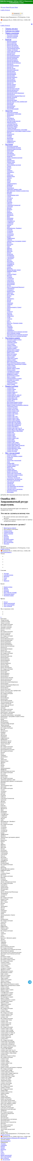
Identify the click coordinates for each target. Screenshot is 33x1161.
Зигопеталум (10, 134)
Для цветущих (11, 485)
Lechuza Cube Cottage (13, 442)
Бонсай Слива (11, 78)
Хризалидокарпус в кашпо (14, 378)
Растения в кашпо (9, 539)
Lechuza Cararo (11, 434)
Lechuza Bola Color (12, 398)
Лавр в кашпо (11, 357)
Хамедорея (10, 303)
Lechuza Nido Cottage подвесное (16, 445)
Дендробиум (10, 118)
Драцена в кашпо (11, 348)
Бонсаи (6, 535)
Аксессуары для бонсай (13, 51)
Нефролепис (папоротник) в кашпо (16, 364)
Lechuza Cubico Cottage (13, 419)
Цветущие (10, 152)
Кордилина (10, 244)
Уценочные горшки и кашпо (15, 475)
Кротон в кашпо (11, 355)
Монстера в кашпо (12, 361)
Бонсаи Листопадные (13, 47)
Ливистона (10, 175)
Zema (8, 462)
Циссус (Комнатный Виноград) (15, 287)
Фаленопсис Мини (12, 126)
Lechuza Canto (11, 435)
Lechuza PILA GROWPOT (14, 423)
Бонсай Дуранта (11, 84)
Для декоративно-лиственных (15, 486)
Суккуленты (10, 163)
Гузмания (9, 277)
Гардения (9, 202)
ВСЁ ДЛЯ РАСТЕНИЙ (10, 592)
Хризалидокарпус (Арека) (14, 307)
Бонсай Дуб (10, 83)
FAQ (5, 579)
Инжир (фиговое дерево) (14, 270)
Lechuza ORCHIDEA (13, 426)
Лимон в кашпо (11, 359)
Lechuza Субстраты (12, 408)
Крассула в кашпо (12, 354)
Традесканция (11, 282)
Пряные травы (11, 162)
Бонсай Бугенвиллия (12, 70)
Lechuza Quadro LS (12, 392)
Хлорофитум (10, 264)
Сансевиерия (10, 257)
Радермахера (10, 255)
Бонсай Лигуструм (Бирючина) (15, 93)
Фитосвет (9, 459)
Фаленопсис (10, 115)
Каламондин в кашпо (13, 351)
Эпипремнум (10, 288)
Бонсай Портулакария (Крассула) (16, 96)
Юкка (8, 310)
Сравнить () (23, 1138)
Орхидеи (6, 536)
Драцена (9, 178)
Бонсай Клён (10, 107)
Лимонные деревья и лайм (14, 189)
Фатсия (9, 300)
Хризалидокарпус (12, 183)
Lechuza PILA (11, 400)
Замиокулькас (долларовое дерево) (16, 241)
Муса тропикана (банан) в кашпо (16, 362)
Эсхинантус (10, 290)
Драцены (9, 239)
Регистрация (4, 1141)
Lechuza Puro (10, 387)
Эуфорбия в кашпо (12, 382)
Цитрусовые (10, 150)
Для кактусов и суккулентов (15, 489)
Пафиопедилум (11, 141)
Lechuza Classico (11, 389)
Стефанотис (10, 222)
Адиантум (10, 311)
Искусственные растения (14, 165)
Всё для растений (8, 542)
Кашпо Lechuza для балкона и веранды (17, 405)
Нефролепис (10, 316)
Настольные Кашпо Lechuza (14, 402)
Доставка (6, 573)
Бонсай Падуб (11, 94)
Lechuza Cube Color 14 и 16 (14, 428)
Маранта (9, 248)
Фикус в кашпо (11, 377)
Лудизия (9, 137)
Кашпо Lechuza (8, 541)
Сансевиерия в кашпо (13, 372)
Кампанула (10, 213)
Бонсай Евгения (11, 73)
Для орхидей (10, 482)
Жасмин (9, 208)
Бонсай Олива (11, 75)
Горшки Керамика (12, 470)
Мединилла (10, 215)
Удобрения (10, 457)
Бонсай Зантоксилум (12, 90)
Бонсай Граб (10, 103)
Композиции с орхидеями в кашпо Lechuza (19, 131)
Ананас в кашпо (11, 345)
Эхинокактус (10, 330)
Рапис (8, 173)
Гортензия (10, 206)
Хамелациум (10, 262)
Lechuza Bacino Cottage (13, 396)
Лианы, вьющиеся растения (14, 157)
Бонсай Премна (11, 85)
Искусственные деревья (13, 333)
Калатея (9, 242)
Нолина (9, 167)
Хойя (8, 226)
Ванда (8, 116)
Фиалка (9, 225)
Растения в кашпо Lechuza (14, 339)
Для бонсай (10, 483)
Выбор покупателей (9, 603)
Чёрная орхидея (11, 122)
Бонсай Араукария (12, 58)
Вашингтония (11, 176)
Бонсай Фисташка (12, 100)
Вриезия (9, 275)
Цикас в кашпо (11, 381)
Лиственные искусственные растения (17, 334)
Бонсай (6, 588)
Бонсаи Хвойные (11, 42)
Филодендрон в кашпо (13, 375)
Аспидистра (10, 234)
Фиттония (10, 261)
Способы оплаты (8, 575)
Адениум (9, 318)
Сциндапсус (10, 280)
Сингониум (10, 258)
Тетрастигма (10, 281)
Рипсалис (9, 326)
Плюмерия (10, 219)
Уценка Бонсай (11, 52)
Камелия (9, 212)
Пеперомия (10, 218)
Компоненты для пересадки (14, 479)
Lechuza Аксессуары (12, 409)
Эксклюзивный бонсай (13, 48)
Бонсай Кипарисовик (13, 57)
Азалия (9, 196)
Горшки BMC (10, 463)
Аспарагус (10, 232)
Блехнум (9, 313)
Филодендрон (11, 284)
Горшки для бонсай (12, 49)
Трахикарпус (10, 172)
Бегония (9, 201)
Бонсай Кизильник (12, 91)
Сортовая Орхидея (12, 124)
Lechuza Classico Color (13, 411)
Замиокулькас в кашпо (13, 349)
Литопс (9, 324)
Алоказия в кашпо (12, 342)
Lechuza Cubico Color (13, 418)
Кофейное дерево (11, 271)
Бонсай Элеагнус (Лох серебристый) (17, 101)
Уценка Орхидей (11, 128)
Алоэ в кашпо (11, 344)
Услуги (6, 602)
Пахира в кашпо (11, 367)
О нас (5, 578)
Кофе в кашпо (11, 352)
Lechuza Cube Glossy (12, 413)
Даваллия (9, 314)
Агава (8, 317)
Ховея (8, 182)
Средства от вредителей (13, 480)
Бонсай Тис (10, 67)
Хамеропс (9, 170)
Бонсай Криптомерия (13, 65)
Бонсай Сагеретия (12, 97)
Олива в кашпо (11, 365)
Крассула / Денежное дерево (15, 323)
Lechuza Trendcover (12, 399)
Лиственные (10, 153)
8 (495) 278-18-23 (5, 10)
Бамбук (9, 236)
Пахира (9, 252)
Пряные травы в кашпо (13, 368)
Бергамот (9, 192)
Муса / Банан (10, 294)
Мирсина (9, 249)
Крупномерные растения (14, 147)
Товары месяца (8, 530)
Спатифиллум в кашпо (13, 371)
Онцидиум (10, 139)
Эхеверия (9, 329)
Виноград (9, 268)
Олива (9, 272)
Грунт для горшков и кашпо (14, 456)
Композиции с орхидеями (14, 114)
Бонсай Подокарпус (12, 60)
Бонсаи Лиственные (12, 45)
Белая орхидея (11, 119)
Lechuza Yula (10, 432)
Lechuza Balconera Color (13, 446)
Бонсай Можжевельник (13, 55)
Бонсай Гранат (11, 71)
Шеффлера (10, 185)
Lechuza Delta (10, 439)
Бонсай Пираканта (12, 77)
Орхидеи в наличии (12, 36)
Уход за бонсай (8, 606)
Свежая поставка (8, 532)
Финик (9, 180)
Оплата (3, 1148)
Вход (9, 1141)
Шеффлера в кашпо (12, 374)
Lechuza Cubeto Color (13, 438)
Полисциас (10, 254)
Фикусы (9, 259)
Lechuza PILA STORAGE (14, 425)
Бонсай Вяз (10, 104)
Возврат (3, 1146)
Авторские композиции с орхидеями (17, 129)
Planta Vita (10, 467)
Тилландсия (10, 278)
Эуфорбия (10, 327)
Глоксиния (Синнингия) (13, 205)
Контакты (6, 576)
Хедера (9, 285)
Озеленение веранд (9, 594)
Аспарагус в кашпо (12, 347)
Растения (9, 186)
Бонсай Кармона (11, 74)
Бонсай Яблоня (11, 80)
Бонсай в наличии (12, 41)
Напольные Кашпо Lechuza (14, 403)
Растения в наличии (12, 34)
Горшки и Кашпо (11, 454)
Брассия (9, 132)
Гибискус (9, 203)
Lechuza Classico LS (12, 412)
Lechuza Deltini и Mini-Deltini (15, 431)
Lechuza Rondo (11, 441)
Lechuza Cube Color (12, 416)
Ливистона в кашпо (12, 358)
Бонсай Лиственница (13, 61)
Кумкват (9, 193)
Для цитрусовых (11, 487)
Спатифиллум (11, 221)
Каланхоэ (9, 209)
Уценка (9, 166)
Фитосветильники (12, 490)
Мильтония (10, 138)
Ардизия (9, 199)
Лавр (8, 247)
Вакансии (6, 580)
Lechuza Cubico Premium (13, 421)
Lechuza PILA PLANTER (14, 422)
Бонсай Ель (10, 64)
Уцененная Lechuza (12, 406)
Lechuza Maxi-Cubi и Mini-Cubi (15, 429)
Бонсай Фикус (11, 98)
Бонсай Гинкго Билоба (13, 88)
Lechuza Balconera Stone (13, 444)
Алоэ (8, 320)
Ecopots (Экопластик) (13, 464)
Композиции (10, 188)
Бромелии (9, 156)
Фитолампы (10, 492)
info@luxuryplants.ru (6, 552)
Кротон (9, 245)
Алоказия (9, 229)
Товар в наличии (8, 533)
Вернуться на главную (10, 528)
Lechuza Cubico (11, 393)
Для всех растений (12, 476)
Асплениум (10, 235)
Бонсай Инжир (11, 106)
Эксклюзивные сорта (13, 195)
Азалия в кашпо (11, 341)
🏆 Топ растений (5, 1159)
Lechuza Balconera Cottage (14, 448)
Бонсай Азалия (11, 68)
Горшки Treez (10, 469)
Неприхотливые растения (14, 149)
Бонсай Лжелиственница (14, 62)
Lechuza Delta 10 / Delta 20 (14, 395)
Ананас (9, 267)
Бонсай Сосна (11, 54)
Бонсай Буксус (11, 87)
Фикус (9, 179)
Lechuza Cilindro (11, 436)
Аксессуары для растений (14, 460)
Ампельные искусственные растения (17, 331)
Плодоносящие (11, 154)
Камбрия (9, 135)
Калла (8, 211)
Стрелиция (10, 224)
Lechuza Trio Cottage (12, 449)
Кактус (9, 321)
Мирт (8, 216)
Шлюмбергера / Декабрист (14, 228)
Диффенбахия (11, 238)
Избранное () (16, 1138)
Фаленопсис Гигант (12, 125)
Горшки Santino (11, 466)
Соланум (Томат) (11, 274)
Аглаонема (10, 231)
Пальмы (9, 159)
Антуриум (10, 198)
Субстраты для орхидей (13, 477)
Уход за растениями (9, 604)
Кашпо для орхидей (12, 472)
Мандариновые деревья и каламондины (18, 190)
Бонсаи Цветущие (12, 44)
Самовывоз (4, 1145)
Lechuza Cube (10, 390)
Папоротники (11, 160)
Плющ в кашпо (11, 370)
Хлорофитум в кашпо (13, 380)
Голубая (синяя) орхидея (13, 121)
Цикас (8, 169)
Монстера (9, 251)
